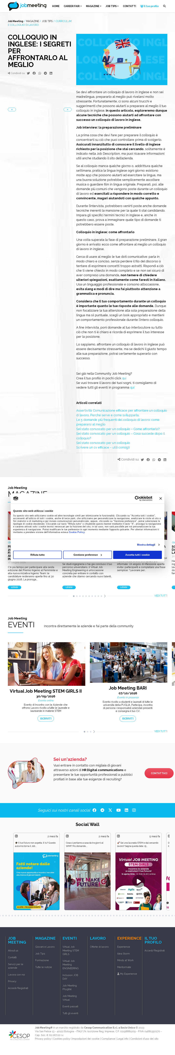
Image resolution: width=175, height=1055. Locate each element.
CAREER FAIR (72, 6)
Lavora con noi (16, 974)
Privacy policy (43, 1038)
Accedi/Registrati (18, 988)
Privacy (12, 981)
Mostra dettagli (146, 544)
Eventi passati (70, 1006)
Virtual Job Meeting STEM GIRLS (71, 950)
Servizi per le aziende (15, 966)
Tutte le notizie (43, 967)
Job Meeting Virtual (70, 997)
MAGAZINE (92, 6)
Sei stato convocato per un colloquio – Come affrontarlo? (118, 429)
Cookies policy (61, 1038)
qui (124, 378)
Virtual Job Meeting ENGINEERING (71, 964)
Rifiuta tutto (37, 554)
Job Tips (47, 21)
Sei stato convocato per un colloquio (103, 443)
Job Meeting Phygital (70, 987)
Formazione (42, 960)
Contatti (12, 957)
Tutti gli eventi (70, 1013)
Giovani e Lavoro (45, 946)
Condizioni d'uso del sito (144, 1038)
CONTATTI (129, 6)
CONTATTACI (159, 773)
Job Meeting (15, 21)
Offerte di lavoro (99, 946)
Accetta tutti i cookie (137, 554)
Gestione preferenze (85, 554)
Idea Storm (123, 953)
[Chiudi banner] (160, 498)
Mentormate (124, 967)
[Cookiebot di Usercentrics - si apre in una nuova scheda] (137, 498)
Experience (123, 946)
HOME (55, 6)
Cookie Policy (77, 532)
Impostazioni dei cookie (85, 1038)
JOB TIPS (111, 6)
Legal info (122, 1038)
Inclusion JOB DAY (70, 977)
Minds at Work (125, 960)
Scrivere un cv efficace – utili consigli (103, 447)
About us (13, 950)
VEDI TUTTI (160, 595)
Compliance (108, 1038)
